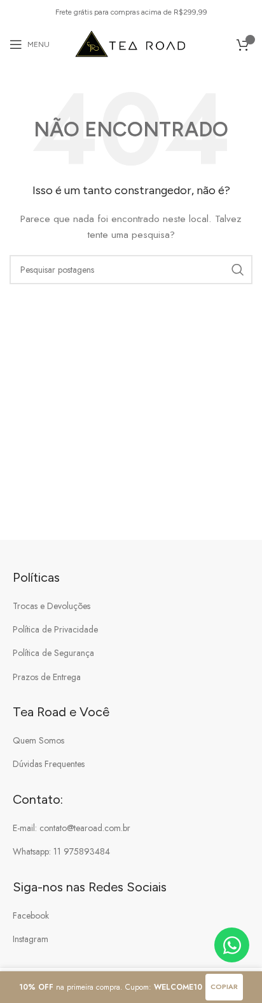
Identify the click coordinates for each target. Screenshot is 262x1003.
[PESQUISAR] (237, 269)
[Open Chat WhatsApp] (231, 945)
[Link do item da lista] (131, 606)
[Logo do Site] (131, 43)
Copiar (224, 986)
